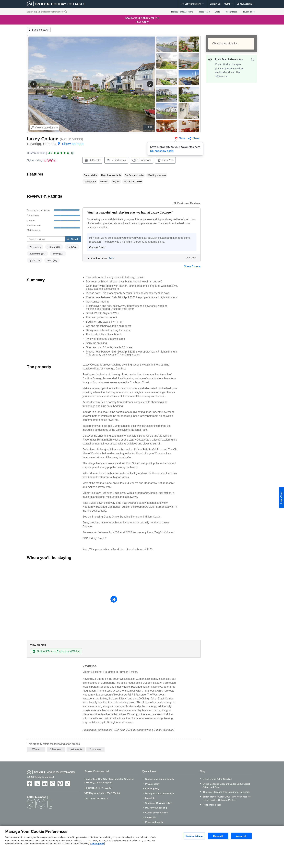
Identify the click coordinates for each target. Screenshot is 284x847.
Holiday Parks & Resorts (182, 12)
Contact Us (215, 4)
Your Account (246, 4)
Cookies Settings (194, 836)
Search (75, 239)
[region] (142, 836)
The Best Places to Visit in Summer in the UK (226, 792)
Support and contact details (159, 779)
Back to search (40, 29)
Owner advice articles (156, 812)
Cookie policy (152, 788)
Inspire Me (150, 817)
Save (182, 138)
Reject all (218, 836)
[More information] (252, 59)
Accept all (241, 836)
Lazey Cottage (42, 138)
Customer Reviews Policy (158, 803)
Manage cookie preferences (159, 793)
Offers (217, 12)
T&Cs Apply (142, 21)
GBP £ (227, 4)
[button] (33, 84)
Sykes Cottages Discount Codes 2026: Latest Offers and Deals (226, 785)
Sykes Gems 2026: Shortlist (217, 779)
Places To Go (204, 12)
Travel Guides (248, 12)
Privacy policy (152, 784)
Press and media (154, 822)
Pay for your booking (156, 807)
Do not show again (162, 150)
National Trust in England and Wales (58, 651)
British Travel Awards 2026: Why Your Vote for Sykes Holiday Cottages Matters (226, 798)
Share (196, 138)
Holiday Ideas (231, 12)
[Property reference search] (65, 11)
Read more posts (212, 804)
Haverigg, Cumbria (55, 144)
